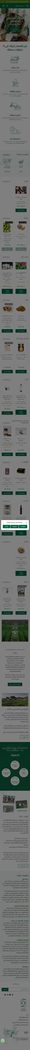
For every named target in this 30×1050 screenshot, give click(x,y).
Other (6, 526)
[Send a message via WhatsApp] (3, 1041)
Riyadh (15, 526)
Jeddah (23, 526)
